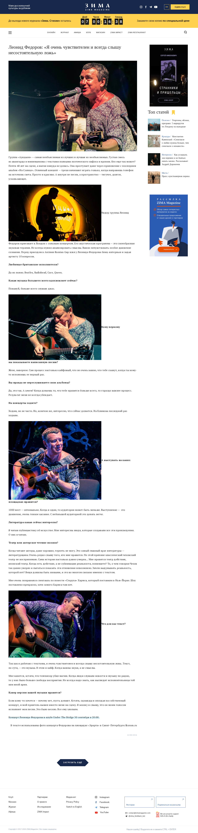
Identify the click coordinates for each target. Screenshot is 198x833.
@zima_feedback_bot (136, 816)
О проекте (42, 802)
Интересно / (168, 155)
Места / (165, 173)
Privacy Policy (72, 802)
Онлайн (51, 32)
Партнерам (42, 797)
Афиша (77, 32)
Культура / (167, 136)
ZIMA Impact (116, 32)
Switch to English (74, 807)
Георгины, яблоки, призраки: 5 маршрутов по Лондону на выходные (175, 123)
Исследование (44, 807)
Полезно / (167, 120)
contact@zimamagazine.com (139, 813)
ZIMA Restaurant (137, 32)
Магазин (100, 32)
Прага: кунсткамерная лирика (175, 176)
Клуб (88, 32)
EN (167, 7)
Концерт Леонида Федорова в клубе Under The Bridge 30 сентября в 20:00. (54, 717)
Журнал (65, 32)
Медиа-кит (71, 797)
